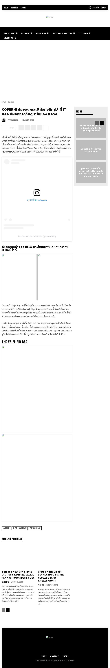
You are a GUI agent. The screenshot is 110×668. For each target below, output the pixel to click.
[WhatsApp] (39, 127)
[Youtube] (62, 651)
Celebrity (5, 582)
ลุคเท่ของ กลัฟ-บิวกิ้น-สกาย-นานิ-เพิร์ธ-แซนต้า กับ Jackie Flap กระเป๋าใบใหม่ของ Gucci (18, 574)
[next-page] (8, 610)
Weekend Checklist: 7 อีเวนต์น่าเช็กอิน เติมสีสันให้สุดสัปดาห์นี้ (91, 128)
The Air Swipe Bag (19, 528)
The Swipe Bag (35, 528)
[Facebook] (21, 127)
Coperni (6, 528)
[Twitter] (55, 651)
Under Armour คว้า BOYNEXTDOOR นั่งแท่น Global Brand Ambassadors (51, 576)
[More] (46, 127)
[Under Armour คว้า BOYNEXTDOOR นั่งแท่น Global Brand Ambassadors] (55, 557)
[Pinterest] (33, 127)
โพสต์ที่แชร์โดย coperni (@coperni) (37, 236)
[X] (27, 127)
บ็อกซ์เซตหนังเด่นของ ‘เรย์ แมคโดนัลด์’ (91, 150)
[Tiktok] (70, 651)
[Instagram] (48, 651)
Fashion (11, 102)
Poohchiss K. (13, 120)
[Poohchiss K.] (4, 120)
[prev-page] (3, 610)
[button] (94, 7)
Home (4, 102)
